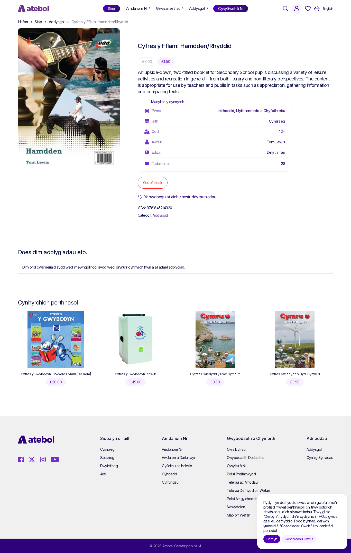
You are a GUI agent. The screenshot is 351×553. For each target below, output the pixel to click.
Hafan (23, 21)
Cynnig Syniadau (320, 457)
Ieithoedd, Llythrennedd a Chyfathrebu (251, 110)
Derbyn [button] (271, 539)
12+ (282, 131)
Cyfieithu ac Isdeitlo (177, 466)
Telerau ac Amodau (242, 482)
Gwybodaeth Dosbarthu (245, 457)
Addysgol (56, 21)
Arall (103, 474)
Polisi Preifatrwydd (241, 474)
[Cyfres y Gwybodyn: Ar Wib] (136, 339)
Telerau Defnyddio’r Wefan (248, 490)
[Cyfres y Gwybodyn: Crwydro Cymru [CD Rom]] (55, 339)
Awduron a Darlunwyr (178, 457)
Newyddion (236, 507)
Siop (38, 21)
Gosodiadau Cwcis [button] (299, 539)
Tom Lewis (276, 142)
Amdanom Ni (172, 449)
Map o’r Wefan (238, 515)
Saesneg (107, 457)
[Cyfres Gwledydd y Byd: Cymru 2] (215, 339)
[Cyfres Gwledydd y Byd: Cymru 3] (295, 339)
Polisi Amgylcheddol (242, 498)
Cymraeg (277, 121)
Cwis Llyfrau (236, 449)
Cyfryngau (170, 482)
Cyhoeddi (170, 474)
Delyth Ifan (276, 152)
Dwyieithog (109, 466)
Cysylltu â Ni (236, 466)
